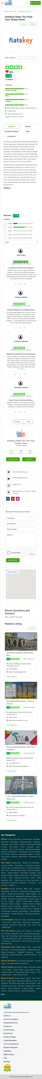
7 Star (24, 925)
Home (5, 11)
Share (34, 24)
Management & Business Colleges (26, 896)
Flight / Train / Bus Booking (9, 936)
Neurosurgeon (5, 856)
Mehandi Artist (30, 991)
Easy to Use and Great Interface (21, 400)
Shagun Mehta (21, 297)
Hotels (20, 925)
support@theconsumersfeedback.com (16, 1012)
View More (32, 628)
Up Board (37, 889)
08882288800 (13, 812)
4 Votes (9, 79)
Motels (39, 920)
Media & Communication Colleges (27, 901)
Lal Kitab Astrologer (17, 913)
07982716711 (12, 111)
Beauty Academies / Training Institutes (21, 988)
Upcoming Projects (7, 865)
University (14, 911)
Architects (11, 885)
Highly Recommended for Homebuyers (21, 354)
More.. (3, 994)
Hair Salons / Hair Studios (17, 983)
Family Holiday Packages (32, 933)
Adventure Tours (35, 941)
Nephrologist (31, 844)
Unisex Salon (12, 986)
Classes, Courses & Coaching (11, 906)
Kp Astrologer (5, 913)
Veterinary (14, 854)
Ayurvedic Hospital (34, 852)
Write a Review (10, 58)
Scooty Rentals (15, 941)
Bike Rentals (37, 938)
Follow (23, 24)
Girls (29, 920)
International (5, 891)
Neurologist (36, 839)
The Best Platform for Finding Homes (21, 310)
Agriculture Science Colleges (10, 904)
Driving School (24, 891)
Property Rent (23, 875)
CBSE (25, 889)
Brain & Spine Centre (17, 849)
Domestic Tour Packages (23, 931)
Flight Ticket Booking (25, 936)
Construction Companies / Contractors (23, 882)
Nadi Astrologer (23, 911)
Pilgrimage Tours (6, 943)
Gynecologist (14, 844)
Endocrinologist (27, 839)
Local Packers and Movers (25, 961)
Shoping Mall (16, 863)
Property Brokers (13, 873)
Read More (21, 369)
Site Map (7, 1061)
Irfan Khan (21, 255)
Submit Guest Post (10, 1023)
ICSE (30, 889)
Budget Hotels (6, 927)
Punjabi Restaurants (33, 950)
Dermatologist (14, 842)
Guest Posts (8, 1033)
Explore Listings (10, 1037)
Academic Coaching (29, 906)
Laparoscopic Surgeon (26, 854)
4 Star (39, 925)
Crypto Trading (18, 970)
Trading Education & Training (10, 972)
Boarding (19, 889)
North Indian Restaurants (18, 950)
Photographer (19, 865)
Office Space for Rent (22, 880)
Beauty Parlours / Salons (23, 978)
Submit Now (13, 560)
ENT (2, 854)
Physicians (22, 844)
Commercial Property (33, 868)
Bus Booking (37, 936)
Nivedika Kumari (21, 387)
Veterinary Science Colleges (31, 904)
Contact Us (11, 136)
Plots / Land (5, 870)
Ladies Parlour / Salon (14, 981)
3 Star (29, 925)
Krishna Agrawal (21, 341)
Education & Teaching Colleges (18, 899)
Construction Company (32, 865)
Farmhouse (4, 925)
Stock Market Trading (20, 967)
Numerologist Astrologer (32, 913)
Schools (12, 889)
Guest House (6, 922)
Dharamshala (35, 922)
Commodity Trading (35, 967)
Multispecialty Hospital (33, 849)
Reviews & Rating (11, 131)
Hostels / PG (18, 920)
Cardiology (4, 849)
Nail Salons (21, 986)
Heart (37, 847)
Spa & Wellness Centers (29, 981)
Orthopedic (36, 842)
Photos (27, 126)
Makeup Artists (31, 986)
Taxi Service (25, 941)
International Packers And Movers (17, 963)
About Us (11, 126)
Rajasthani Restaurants (25, 952)
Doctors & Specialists (14, 839)
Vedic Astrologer (35, 911)
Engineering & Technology (16, 894)
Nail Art (23, 991)
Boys (24, 920)
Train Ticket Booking (8, 938)
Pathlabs (7, 854)
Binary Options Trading (32, 970)
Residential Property (24, 11)
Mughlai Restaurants (16, 954)
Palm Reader (5, 916)
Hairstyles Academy (14, 991)
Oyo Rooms (13, 925)
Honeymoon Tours (17, 933)
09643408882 (13, 669)
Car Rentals (5, 941)
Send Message (13, 459)
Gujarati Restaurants (8, 952)
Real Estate (12, 11)
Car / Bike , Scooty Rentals (23, 938)
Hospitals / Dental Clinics (9, 852)
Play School (14, 891)
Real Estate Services (20, 870)
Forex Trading (6, 970)
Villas (11, 870)
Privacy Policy (9, 1030)
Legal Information (10, 1040)
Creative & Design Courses (23, 908)
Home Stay (26, 922)
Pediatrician (4, 842)
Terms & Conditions (11, 1019)
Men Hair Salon (31, 983)
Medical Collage (31, 894)
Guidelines (8, 1051)
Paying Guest (16, 922)
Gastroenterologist (25, 842)
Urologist (37, 854)
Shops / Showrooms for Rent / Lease (22, 877)
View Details (11, 677)
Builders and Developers (31, 863)
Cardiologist (4, 844)
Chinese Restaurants (30, 954)
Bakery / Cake (26, 947)
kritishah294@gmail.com (20, 477)
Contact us (8, 1026)
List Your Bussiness (11, 1044)
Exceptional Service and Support (21, 268)
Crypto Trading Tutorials (20, 974)
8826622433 (13, 717)
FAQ (27, 131)
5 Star (34, 925)
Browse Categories (11, 1047)
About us (7, 1016)
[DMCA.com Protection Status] (7, 1068)
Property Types (6, 868)
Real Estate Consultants (28, 873)
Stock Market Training (28, 972)
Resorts (33, 920)
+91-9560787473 (14, 763)
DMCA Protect (9, 1054)
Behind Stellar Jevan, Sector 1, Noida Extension (24, 492)
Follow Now (29, 459)
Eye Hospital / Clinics (16, 847)
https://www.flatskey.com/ (15, 114)
